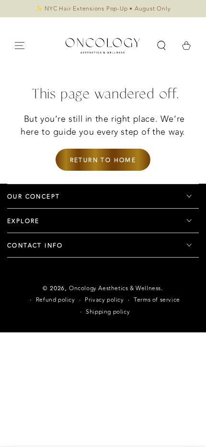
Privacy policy (104, 300)
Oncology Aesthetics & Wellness (115, 288)
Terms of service (157, 300)
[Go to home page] (103, 46)
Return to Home (103, 160)
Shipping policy (108, 312)
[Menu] (19, 45)
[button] (161, 45)
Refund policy (55, 300)
